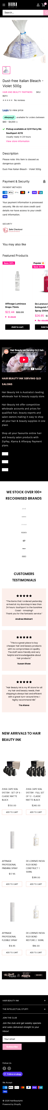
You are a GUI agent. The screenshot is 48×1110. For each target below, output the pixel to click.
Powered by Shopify (12, 1104)
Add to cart (17, 327)
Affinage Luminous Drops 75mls (15, 305)
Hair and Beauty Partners (17, 92)
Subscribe (12, 1046)
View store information (17, 141)
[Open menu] (4, 5)
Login (6, 110)
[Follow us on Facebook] (4, 1068)
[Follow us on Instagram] (9, 1068)
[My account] (38, 4)
